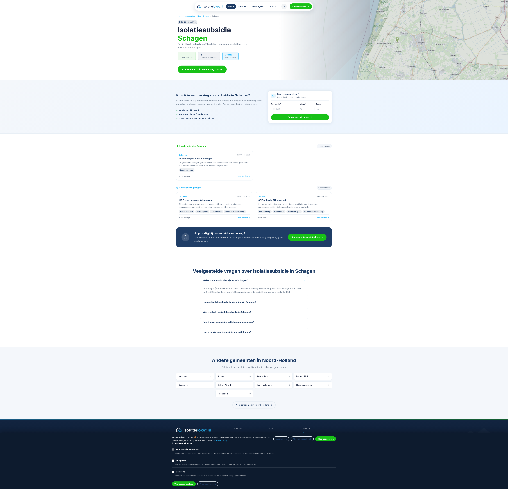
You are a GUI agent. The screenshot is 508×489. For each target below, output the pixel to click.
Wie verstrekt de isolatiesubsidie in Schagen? (227, 312)
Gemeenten (190, 16)
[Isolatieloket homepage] (210, 6)
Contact (272, 6)
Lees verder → (243, 176)
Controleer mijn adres (298, 117)
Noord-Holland (203, 16)
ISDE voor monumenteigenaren (195, 200)
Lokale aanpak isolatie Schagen (195, 158)
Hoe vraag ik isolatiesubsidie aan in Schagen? (227, 332)
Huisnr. (302, 104)
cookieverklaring (220, 440)
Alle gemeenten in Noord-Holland (252, 405)
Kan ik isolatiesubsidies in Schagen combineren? (228, 322)
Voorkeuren (281, 439)
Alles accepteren (326, 439)
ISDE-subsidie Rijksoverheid (272, 200)
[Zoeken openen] (284, 6)
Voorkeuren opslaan (183, 484)
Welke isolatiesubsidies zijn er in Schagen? (225, 280)
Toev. (318, 104)
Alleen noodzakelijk (302, 439)
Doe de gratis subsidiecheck (305, 237)
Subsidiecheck (299, 6)
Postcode (276, 104)
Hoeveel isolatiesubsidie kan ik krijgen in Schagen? (229, 302)
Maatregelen (258, 6)
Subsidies (243, 6)
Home (231, 6)
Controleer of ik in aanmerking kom (200, 69)
